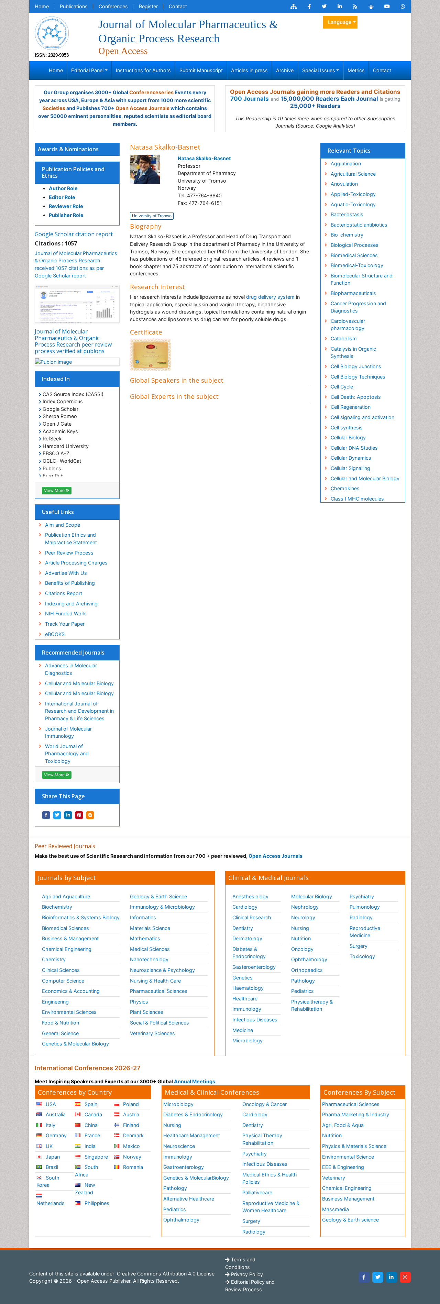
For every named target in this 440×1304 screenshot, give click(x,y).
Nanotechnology (149, 959)
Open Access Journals (142, 108)
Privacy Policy (246, 1274)
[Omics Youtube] (387, 6)
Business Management (348, 1199)
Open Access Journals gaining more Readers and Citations (315, 91)
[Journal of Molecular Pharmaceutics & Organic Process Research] (52, 32)
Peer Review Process (69, 553)
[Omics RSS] (355, 6)
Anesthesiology (250, 896)
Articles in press (249, 70)
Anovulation (344, 184)
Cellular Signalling (350, 468)
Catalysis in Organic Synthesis (353, 352)
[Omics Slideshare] (371, 6)
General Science (60, 1033)
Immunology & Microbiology (162, 907)
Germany (55, 1135)
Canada (92, 1114)
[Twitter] (377, 1277)
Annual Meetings (194, 1081)
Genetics (242, 977)
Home (42, 6)
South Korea (47, 1181)
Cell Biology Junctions (356, 366)
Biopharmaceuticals (353, 293)
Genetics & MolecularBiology (196, 1178)
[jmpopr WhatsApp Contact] (403, 6)
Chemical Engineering (66, 949)
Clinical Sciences (61, 970)
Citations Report (63, 593)
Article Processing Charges (76, 563)
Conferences (113, 6)
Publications (74, 6)
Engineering (55, 1002)
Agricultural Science (353, 174)
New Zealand (85, 1188)
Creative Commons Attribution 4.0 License (165, 1273)
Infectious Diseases (254, 1019)
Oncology (302, 949)
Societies (54, 108)
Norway (131, 1157)
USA (50, 1104)
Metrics (356, 70)
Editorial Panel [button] (87, 70)
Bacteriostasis (347, 214)
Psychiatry (362, 896)
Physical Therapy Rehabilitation (262, 1139)
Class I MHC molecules (357, 499)
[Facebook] (364, 1277)
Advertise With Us (66, 573)
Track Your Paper (65, 624)
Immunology (246, 1009)
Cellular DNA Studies (354, 448)
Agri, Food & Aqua (343, 1125)
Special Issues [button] (318, 70)
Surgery (358, 946)
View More (55, 490)
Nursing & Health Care (155, 981)
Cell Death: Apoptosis (356, 397)
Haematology (248, 988)
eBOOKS (55, 634)
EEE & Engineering (343, 1167)
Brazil (51, 1167)
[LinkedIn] (391, 1277)
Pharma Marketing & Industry (355, 1114)
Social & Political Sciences (159, 1023)
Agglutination (346, 163)
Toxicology (362, 956)
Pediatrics (302, 991)
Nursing (300, 928)
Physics (139, 1002)
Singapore (95, 1157)
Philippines (96, 1203)
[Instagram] (405, 1277)
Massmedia (335, 1209)
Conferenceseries (151, 92)
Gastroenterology (183, 1167)
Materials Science (150, 928)
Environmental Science (348, 1157)
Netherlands (50, 1203)
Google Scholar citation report (74, 234)
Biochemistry (57, 907)
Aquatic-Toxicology (353, 204)
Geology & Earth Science (158, 896)
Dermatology (247, 938)
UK (48, 1146)
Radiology (361, 917)
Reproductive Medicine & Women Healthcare (270, 1207)
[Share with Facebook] (46, 815)
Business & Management (70, 938)
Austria (130, 1114)
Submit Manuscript (201, 70)
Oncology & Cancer (264, 1104)
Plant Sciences (146, 1012)
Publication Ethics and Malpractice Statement (71, 538)
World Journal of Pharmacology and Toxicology (67, 753)
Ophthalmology (309, 959)
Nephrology (305, 907)
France (91, 1135)
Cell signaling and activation (362, 417)
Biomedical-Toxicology (357, 265)
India (89, 1146)
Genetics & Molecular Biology (75, 1044)
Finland (130, 1125)
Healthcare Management (191, 1135)
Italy (49, 1125)
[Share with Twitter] (57, 815)
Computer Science (63, 981)
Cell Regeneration (351, 407)
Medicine (242, 1030)
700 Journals (249, 98)
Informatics (143, 917)
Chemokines (345, 488)
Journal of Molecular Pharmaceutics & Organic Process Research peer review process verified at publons (73, 341)
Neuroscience (179, 1146)
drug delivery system (270, 297)
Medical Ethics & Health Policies (269, 1178)
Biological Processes (354, 245)
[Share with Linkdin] (68, 815)
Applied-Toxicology (353, 194)
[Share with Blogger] (90, 815)
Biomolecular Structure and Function (362, 279)
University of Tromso (152, 215)
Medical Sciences (150, 949)
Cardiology (244, 907)
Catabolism (344, 338)
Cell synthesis (347, 427)
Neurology (303, 917)
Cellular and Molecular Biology (79, 683)
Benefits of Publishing (70, 583)
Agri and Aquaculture (66, 896)
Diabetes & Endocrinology (249, 953)
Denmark (133, 1135)
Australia (55, 1114)
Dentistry (242, 928)
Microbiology (247, 1040)
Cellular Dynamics (351, 458)
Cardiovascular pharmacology (348, 324)
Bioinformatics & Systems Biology (81, 917)
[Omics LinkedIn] (340, 6)
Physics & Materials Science (354, 1146)
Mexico (131, 1146)
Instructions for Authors (143, 70)
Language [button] (340, 22)
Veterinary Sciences (152, 1033)
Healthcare (244, 998)
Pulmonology (365, 907)
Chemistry (54, 959)
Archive (285, 70)
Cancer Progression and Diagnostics (358, 307)
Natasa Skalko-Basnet (204, 158)
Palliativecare (257, 1192)
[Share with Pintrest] (79, 815)
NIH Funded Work (65, 613)
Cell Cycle (342, 387)
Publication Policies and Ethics (73, 172)
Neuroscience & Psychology (162, 970)
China (90, 1125)
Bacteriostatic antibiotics (359, 225)
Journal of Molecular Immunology (68, 732)
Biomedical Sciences (354, 255)
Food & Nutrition (60, 1023)
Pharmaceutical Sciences (158, 991)
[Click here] (293, 6)
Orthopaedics (307, 970)
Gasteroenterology (254, 967)
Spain (90, 1104)
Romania (132, 1167)
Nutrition (301, 938)
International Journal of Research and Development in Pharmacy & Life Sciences (79, 711)
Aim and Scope (62, 525)
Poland (130, 1104)
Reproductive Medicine (365, 932)
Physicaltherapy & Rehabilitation (312, 1005)
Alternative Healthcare (188, 1199)
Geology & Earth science (350, 1220)
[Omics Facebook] (309, 6)
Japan (52, 1157)
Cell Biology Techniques (358, 377)
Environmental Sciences (69, 1012)
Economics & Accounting (71, 991)
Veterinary (333, 1178)
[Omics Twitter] (324, 6)
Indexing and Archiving (71, 603)
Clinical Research (251, 917)
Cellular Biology (348, 437)
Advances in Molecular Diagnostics (71, 669)
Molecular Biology (311, 896)
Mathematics (145, 938)
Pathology (303, 981)
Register (148, 6)
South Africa (86, 1170)
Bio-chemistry (347, 235)
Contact (178, 6)
